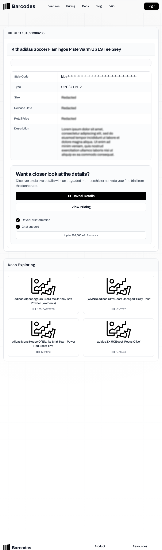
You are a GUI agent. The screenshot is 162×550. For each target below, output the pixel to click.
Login (151, 6)
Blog (99, 6)
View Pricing (81, 207)
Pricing (70, 6)
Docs (85, 6)
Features (53, 6)
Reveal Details (84, 196)
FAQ (111, 6)
